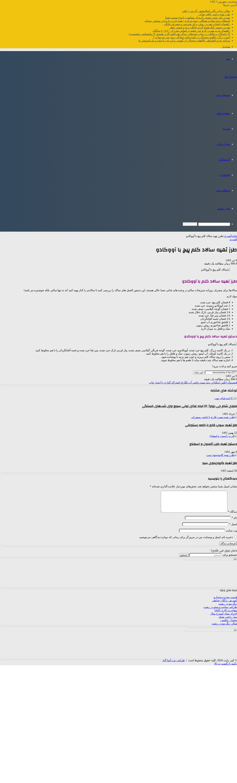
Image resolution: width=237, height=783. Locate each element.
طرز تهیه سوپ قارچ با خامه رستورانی (211, 425)
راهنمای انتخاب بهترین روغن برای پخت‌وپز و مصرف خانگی (197, 24)
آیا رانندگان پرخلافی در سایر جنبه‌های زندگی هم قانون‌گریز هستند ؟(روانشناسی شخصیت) (179, 34)
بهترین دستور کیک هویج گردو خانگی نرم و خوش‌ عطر (200, 27)
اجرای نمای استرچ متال (223, 613)
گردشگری (224, 159)
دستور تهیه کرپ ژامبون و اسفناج (213, 444)
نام (234, 517)
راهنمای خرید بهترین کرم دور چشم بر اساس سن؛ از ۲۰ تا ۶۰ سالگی (191, 30)
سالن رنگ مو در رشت (224, 623)
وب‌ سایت (231, 530)
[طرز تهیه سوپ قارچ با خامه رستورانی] (214, 417)
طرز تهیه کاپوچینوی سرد (219, 463)
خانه (234, 236)
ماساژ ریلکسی (228, 620)
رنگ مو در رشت (227, 603)
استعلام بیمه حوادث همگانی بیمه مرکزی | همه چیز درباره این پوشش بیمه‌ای (187, 20)
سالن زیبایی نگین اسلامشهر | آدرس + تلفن (206, 11)
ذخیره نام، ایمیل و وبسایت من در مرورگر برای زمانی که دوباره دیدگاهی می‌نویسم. (186, 537)
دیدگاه (232, 511)
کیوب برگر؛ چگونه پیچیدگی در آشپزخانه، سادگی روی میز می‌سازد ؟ (191, 37)
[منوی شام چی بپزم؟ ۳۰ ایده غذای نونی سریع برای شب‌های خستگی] (225, 398)
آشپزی (226, 128)
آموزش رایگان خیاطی (224, 600)
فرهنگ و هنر (223, 190)
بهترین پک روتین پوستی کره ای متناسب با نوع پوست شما (197, 17)
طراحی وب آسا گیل (173, 660)
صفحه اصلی (223, 113)
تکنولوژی (225, 174)
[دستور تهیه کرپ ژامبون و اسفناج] (223, 436)
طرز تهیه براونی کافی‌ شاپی (214, 14)
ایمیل (233, 524)
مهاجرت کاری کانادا (225, 610)
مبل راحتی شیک (228, 616)
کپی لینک (198, 372)
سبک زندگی (223, 144)
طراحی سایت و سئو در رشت (220, 607)
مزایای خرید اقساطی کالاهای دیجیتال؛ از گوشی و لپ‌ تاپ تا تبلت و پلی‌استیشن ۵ (184, 40)
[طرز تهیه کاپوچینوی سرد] (221, 455)
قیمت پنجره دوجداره (225, 597)
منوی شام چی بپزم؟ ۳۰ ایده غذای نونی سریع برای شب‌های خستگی (189, 406)
